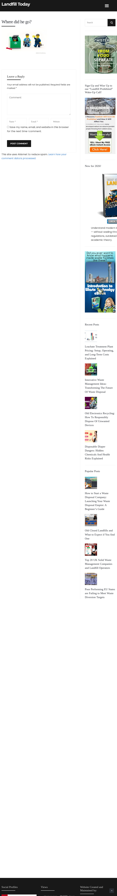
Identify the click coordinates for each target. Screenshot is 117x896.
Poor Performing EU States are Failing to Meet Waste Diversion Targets (100, 593)
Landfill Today (16, 4)
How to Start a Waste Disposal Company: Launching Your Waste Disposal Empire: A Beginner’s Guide (97, 501)
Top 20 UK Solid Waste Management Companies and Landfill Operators (98, 563)
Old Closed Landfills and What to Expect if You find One (100, 534)
